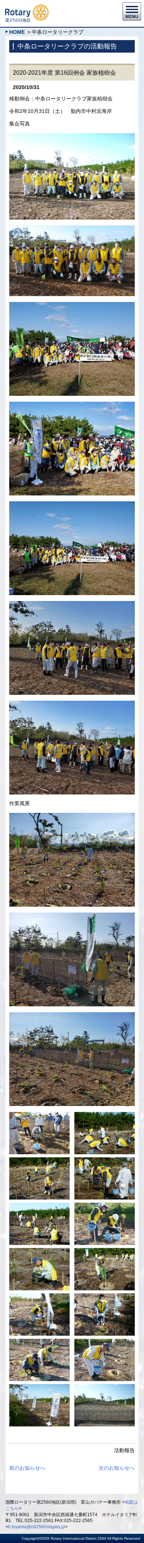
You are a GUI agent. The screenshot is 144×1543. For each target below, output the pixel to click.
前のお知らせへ (27, 1468)
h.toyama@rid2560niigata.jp (36, 1526)
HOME (17, 32)
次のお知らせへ (117, 1468)
